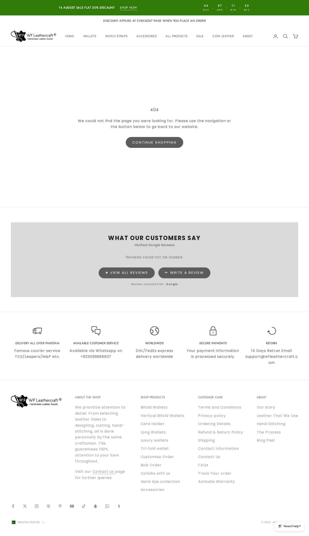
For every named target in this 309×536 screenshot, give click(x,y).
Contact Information (218, 448)
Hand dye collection (160, 481)
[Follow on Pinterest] (60, 506)
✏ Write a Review (184, 272)
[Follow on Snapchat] (95, 506)
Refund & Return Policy (220, 432)
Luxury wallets (154, 440)
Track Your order (215, 473)
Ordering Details (214, 423)
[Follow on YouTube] (72, 506)
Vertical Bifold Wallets (163, 415)
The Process (269, 432)
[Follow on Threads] (48, 506)
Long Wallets (153, 432)
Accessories (146, 36)
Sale (200, 36)
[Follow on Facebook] (13, 506)
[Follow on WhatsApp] (107, 506)
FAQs (203, 465)
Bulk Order (151, 465)
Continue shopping (154, 142)
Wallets (89, 36)
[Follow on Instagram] (36, 506)
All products (176, 36)
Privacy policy (212, 415)
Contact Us (209, 456)
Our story (266, 407)
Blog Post (266, 440)
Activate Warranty (216, 481)
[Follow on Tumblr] (119, 506)
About (247, 36)
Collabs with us (155, 473)
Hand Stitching (271, 423)
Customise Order (157, 456)
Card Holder (153, 423)
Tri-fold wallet (155, 448)
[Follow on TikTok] (83, 506)
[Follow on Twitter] (25, 506)
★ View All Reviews (126, 272)
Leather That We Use (277, 415)
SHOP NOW (128, 7)
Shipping (206, 440)
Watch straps (116, 36)
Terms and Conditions (219, 407)
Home (69, 36)
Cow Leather (223, 36)
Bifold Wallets (154, 407)
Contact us (103, 471)
